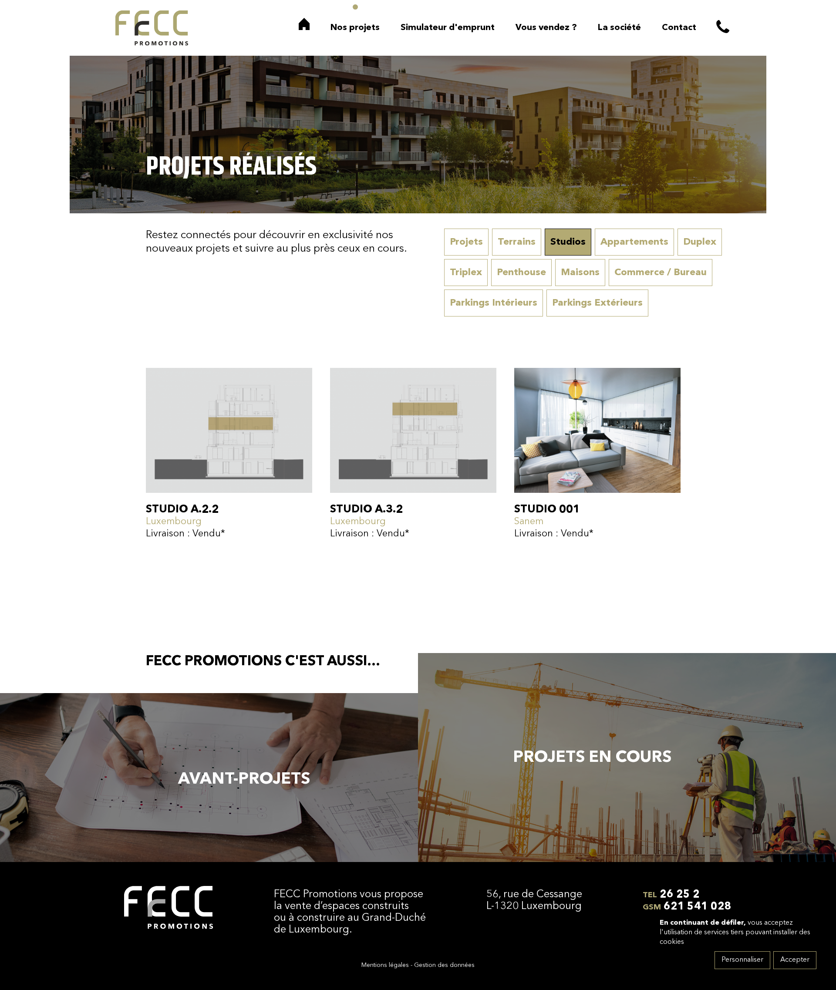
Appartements (634, 242)
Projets (466, 242)
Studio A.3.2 (366, 509)
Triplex (466, 272)
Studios (568, 242)
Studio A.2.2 (182, 509)
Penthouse (521, 272)
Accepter (794, 959)
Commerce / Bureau (660, 272)
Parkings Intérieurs (493, 303)
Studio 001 (547, 509)
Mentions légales (385, 965)
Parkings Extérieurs (597, 303)
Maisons (580, 272)
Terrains (517, 242)
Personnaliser (742, 959)
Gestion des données (444, 965)
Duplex (699, 242)
